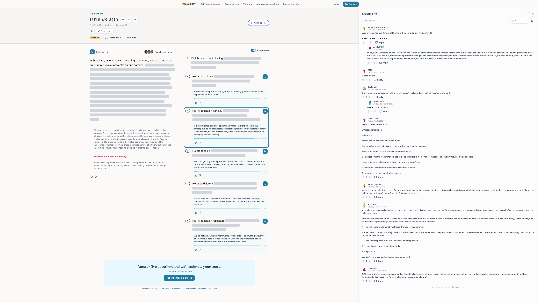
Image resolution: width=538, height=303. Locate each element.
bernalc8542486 (375, 184)
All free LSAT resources (207, 289)
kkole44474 (373, 119)
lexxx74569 (373, 204)
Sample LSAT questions (170, 289)
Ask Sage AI (260, 23)
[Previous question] (122, 19)
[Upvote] (363, 42)
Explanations (96, 13)
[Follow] (532, 20)
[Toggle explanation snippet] (265, 76)
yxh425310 (372, 268)
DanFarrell (372, 87)
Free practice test (189, 289)
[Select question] (129, 19)
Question (94, 37)
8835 (370, 70)
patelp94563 (378, 47)
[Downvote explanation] (96, 177)
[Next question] (135, 19)
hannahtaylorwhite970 (378, 27)
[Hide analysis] (92, 51)
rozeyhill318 (378, 101)
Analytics (131, 37)
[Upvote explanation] (92, 177)
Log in (337, 4)
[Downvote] (370, 42)
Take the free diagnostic (179, 278)
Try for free (351, 4)
